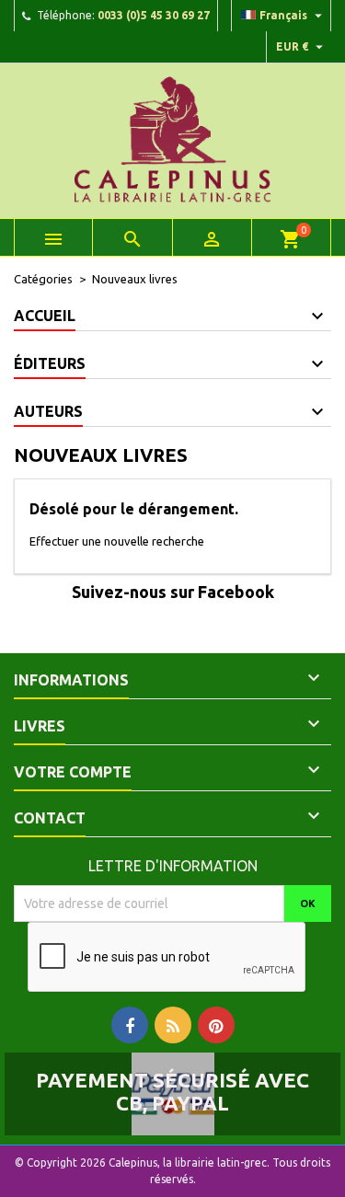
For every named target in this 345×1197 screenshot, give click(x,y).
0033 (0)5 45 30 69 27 (154, 15)
